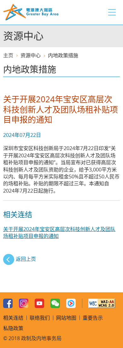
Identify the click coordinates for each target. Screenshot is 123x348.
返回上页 (26, 258)
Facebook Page (8, 303)
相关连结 (13, 317)
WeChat (55, 303)
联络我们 (40, 317)
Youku (71, 303)
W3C (101, 303)
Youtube (39, 303)
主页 (8, 55)
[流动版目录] (112, 12)
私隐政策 (13, 328)
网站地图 (66, 317)
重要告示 (93, 317)
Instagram (23, 303)
